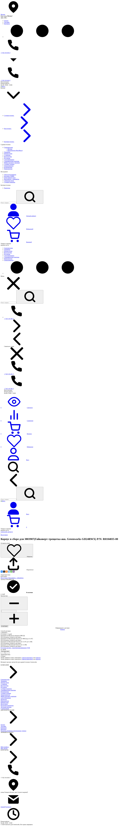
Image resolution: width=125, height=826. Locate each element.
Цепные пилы (5, 682)
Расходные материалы (7, 705)
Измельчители (5, 701)
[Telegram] (9, 572)
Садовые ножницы (6, 688)
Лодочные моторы (6, 707)
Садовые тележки (6, 693)
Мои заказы (4, 748)
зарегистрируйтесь (27, 657)
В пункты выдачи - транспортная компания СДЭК (15, 648)
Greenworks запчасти (7, 532)
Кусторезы (4, 687)
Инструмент (4, 535)
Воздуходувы (4, 685)
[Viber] (14, 572)
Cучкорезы (4, 684)
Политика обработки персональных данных (13, 731)
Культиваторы (5, 692)
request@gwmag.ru (6, 807)
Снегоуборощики (6, 698)
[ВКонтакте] (2, 572)
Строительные (5, 708)
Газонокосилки (5, 679)
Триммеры (4, 681)
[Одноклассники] (6, 572)
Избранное (29, 556)
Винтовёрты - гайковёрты (15, 578)
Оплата (3, 724)
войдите (38, 657)
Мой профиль (5, 747)
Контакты (3, 729)
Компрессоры (5, 702)
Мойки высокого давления (8, 696)
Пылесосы (4, 699)
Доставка (3, 726)
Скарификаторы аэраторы (8, 690)
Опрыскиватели (5, 695)
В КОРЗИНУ (4, 626)
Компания (4, 727)
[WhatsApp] (11, 572)
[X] (4, 572)
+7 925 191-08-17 (5, 52)
